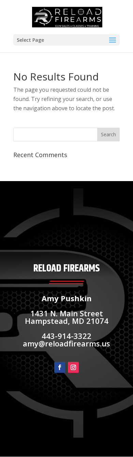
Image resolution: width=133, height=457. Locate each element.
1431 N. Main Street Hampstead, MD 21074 (66, 317)
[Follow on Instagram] (73, 367)
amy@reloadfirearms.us (66, 343)
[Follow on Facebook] (59, 367)
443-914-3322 (66, 336)
